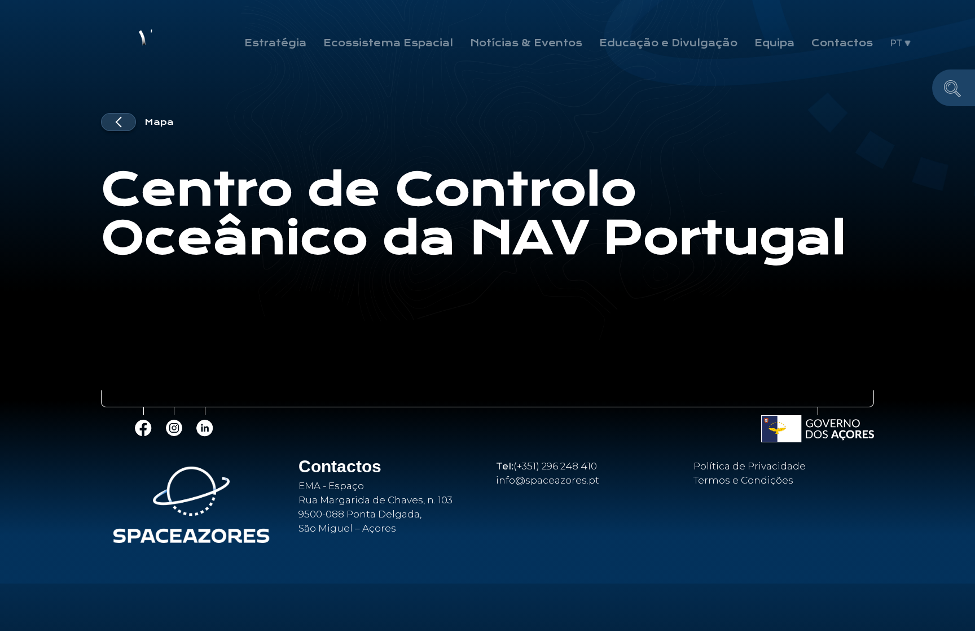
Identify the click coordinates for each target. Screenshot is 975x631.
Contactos (842, 43)
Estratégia (275, 43)
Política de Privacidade (749, 466)
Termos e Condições (743, 480)
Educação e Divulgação (668, 43)
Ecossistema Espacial (388, 43)
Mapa (159, 122)
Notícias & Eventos (526, 43)
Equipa (774, 43)
